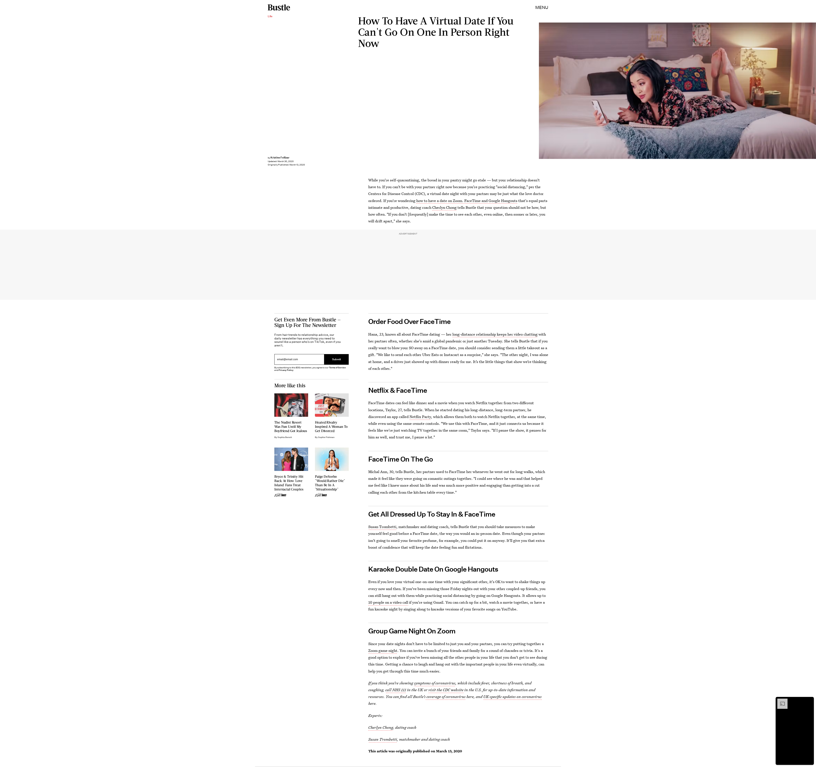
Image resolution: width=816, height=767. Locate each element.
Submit (336, 359)
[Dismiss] (809, 700)
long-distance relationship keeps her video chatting (495, 334)
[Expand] (780, 700)
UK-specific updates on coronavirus (512, 696)
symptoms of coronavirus (434, 683)
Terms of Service (337, 367)
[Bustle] (279, 7)
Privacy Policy (286, 370)
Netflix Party (420, 416)
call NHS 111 (395, 689)
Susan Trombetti (382, 526)
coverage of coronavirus (446, 696)
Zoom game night (382, 650)
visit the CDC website (445, 689)
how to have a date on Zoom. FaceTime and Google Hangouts (466, 200)
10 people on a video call (388, 602)
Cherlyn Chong (444, 207)
